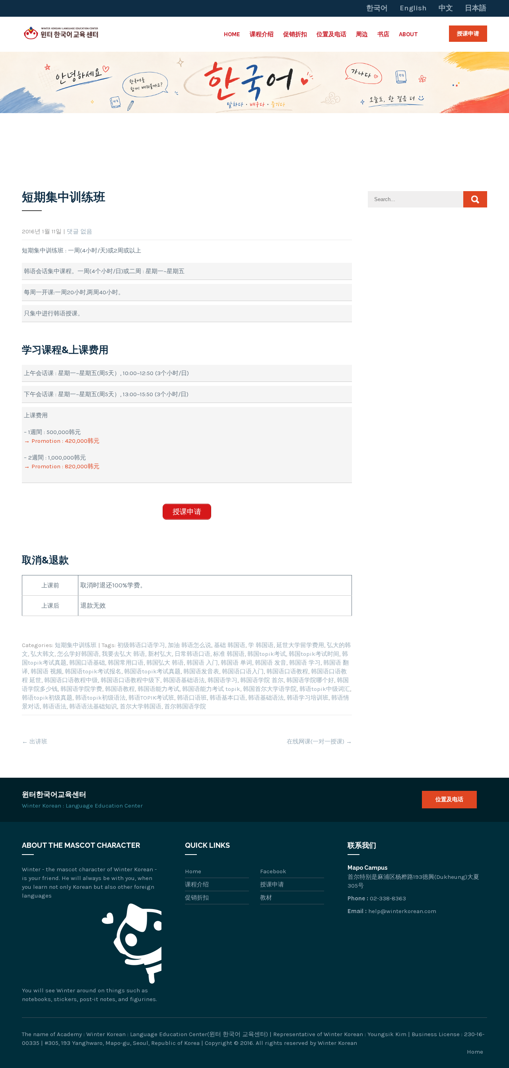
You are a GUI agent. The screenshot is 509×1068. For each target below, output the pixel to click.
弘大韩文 (42, 653)
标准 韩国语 (229, 653)
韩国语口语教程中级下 (130, 680)
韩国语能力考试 (158, 688)
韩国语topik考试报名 (93, 671)
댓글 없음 (79, 231)
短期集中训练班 (76, 645)
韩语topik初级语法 (100, 697)
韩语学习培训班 (307, 697)
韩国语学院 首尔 (262, 680)
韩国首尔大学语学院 (270, 688)
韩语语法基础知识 (93, 706)
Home (232, 34)
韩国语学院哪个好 (310, 680)
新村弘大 (160, 653)
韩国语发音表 (201, 671)
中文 (446, 8)
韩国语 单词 (236, 662)
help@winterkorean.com (402, 911)
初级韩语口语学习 (141, 645)
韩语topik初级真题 (47, 697)
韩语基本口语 (227, 697)
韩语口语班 (192, 697)
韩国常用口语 (126, 662)
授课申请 (468, 33)
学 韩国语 (261, 645)
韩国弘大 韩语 (165, 662)
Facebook (273, 871)
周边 (362, 34)
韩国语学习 (222, 680)
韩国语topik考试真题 (152, 671)
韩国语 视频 (46, 671)
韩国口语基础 (87, 662)
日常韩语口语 (192, 653)
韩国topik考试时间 (314, 653)
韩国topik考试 (266, 653)
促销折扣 (295, 34)
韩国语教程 (120, 688)
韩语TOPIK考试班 (151, 697)
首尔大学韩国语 (140, 706)
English (413, 8)
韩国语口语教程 (287, 671)
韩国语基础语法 (184, 680)
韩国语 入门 (202, 662)
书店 (383, 34)
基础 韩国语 (229, 645)
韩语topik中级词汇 (324, 688)
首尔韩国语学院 (185, 706)
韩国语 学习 (305, 662)
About (408, 34)
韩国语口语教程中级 (71, 680)
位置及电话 (331, 34)
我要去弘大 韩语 (123, 653)
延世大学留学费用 (300, 645)
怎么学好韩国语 (78, 653)
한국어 (377, 8)
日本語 (475, 8)
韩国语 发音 (270, 662)
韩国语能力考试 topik (211, 688)
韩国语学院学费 (81, 688)
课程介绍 (262, 34)
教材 (266, 897)
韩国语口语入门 (243, 671)
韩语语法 (54, 706)
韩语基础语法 (266, 697)
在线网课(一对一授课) (319, 741)
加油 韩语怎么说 (189, 645)
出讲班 (34, 741)
